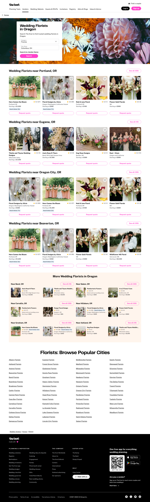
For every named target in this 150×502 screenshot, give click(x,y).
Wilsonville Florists (117, 408)
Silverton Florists (116, 369)
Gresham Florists (48, 377)
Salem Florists (81, 421)
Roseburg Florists (82, 412)
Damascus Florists (16, 421)
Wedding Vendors (15, 432)
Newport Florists (82, 382)
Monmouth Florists (83, 373)
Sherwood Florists (116, 364)
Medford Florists (82, 364)
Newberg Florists (82, 377)
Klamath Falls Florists (50, 404)
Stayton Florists (116, 377)
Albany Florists (14, 360)
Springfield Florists (117, 373)
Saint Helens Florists (84, 417)
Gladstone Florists (49, 369)
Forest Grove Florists (50, 364)
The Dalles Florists (117, 382)
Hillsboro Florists (49, 390)
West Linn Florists (116, 404)
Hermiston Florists (49, 386)
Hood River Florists (49, 395)
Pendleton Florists (83, 395)
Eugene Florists (48, 360)
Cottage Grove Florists (17, 412)
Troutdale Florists (116, 395)
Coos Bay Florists (15, 399)
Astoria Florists (14, 369)
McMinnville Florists (83, 360)
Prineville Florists (82, 404)
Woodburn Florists (116, 412)
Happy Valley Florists (50, 382)
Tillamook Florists (116, 390)
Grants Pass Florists (50, 373)
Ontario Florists (82, 386)
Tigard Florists (115, 386)
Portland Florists (82, 399)
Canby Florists (14, 390)
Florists (6, 15)
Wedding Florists (33, 70)
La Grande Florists (49, 408)
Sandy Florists (115, 360)
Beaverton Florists (16, 373)
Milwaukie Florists (83, 369)
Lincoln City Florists (50, 421)
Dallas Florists (14, 417)
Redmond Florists (82, 408)
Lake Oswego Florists (50, 412)
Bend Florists (14, 377)
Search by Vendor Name (29, 52)
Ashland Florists (15, 364)
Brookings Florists (16, 386)
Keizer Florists (47, 399)
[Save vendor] (38, 79)
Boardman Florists (16, 382)
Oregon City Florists (83, 390)
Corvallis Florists (15, 408)
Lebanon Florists (48, 417)
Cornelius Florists (15, 404)
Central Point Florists (17, 395)
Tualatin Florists (116, 399)
